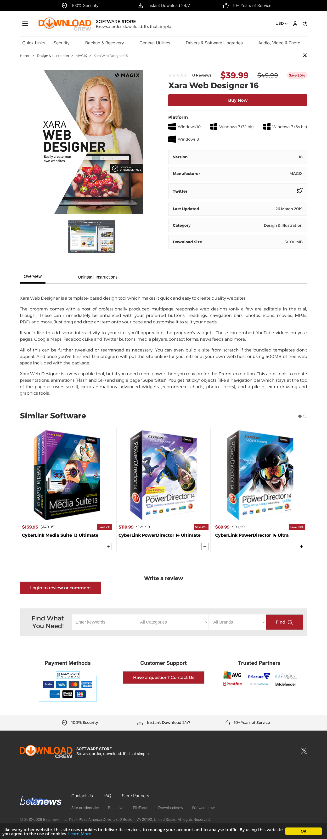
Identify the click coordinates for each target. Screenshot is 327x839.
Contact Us (82, 795)
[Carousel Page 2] (304, 416)
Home (25, 56)
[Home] (65, 30)
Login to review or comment (60, 587)
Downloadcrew (170, 807)
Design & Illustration (53, 56)
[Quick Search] (304, 23)
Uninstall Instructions (98, 277)
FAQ (107, 795)
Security (62, 42)
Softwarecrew (203, 807)
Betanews (116, 807)
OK (303, 831)
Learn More (79, 833)
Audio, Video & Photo (279, 42)
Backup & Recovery (104, 42)
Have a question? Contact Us (163, 677)
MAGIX (81, 56)
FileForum (141, 807)
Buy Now (238, 100)
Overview (33, 276)
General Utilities (155, 42)
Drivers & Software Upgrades (214, 42)
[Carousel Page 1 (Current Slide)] (300, 416)
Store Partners (135, 795)
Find (280, 622)
